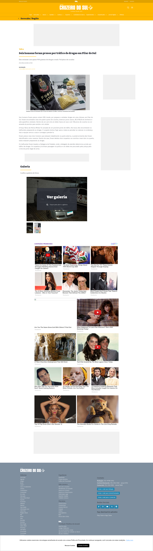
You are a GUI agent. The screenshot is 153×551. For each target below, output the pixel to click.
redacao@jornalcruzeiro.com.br (27, 69)
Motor (21, 516)
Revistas (22, 522)
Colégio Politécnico (64, 528)
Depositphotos (62, 513)
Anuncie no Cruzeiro (64, 490)
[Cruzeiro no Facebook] (98, 506)
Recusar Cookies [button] (70, 545)
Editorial (22, 503)
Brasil (21, 483)
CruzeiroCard (62, 505)
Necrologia (23, 524)
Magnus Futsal (24, 513)
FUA (60, 521)
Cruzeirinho (23, 492)
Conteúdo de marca (79, 15)
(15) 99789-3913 (109, 481)
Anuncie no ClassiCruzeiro (66, 492)
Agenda (22, 479)
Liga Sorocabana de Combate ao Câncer (69, 532)
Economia (22, 501)
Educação (22, 496)
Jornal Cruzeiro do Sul (76, 7)
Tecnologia (23, 533)
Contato (132, 1)
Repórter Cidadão (63, 496)
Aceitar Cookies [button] (83, 545)
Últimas (122, 15)
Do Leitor (22, 494)
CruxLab (61, 509)
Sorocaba (36, 15)
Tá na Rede (23, 531)
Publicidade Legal (63, 494)
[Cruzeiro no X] (112, 506)
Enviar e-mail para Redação (105, 489)
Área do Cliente (23, 1)
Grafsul (60, 511)
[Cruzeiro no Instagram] (103, 506)
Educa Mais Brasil (25, 498)
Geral (44, 15)
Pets (21, 518)
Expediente (62, 477)
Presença (22, 527)
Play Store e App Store (104, 515)
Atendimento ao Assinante (66, 488)
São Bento (23, 529)
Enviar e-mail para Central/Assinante (108, 493)
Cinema (22, 488)
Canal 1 (22, 485)
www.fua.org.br (63, 526)
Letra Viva (23, 511)
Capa (30, 15)
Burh (60, 514)
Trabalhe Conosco (63, 498)
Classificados (101, 15)
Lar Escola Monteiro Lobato (66, 530)
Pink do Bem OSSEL (64, 516)
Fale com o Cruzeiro (64, 487)
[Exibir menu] (132, 7)
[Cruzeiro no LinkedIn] (116, 506)
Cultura (59, 15)
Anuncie (126, 1)
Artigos (22, 481)
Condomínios (23, 490)
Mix (21, 514)
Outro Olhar (23, 526)
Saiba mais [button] (129, 540)
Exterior (22, 505)
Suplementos (90, 15)
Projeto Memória (63, 479)
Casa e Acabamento (25, 487)
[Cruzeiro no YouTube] (107, 506)
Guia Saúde (23, 507)
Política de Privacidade (65, 481)
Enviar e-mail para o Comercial (106, 497)
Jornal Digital (112, 15)
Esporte (67, 15)
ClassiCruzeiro (62, 503)
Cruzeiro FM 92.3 (63, 507)
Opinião (51, 15)
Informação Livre (24, 509)
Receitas (22, 520)
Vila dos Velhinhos (64, 534)
